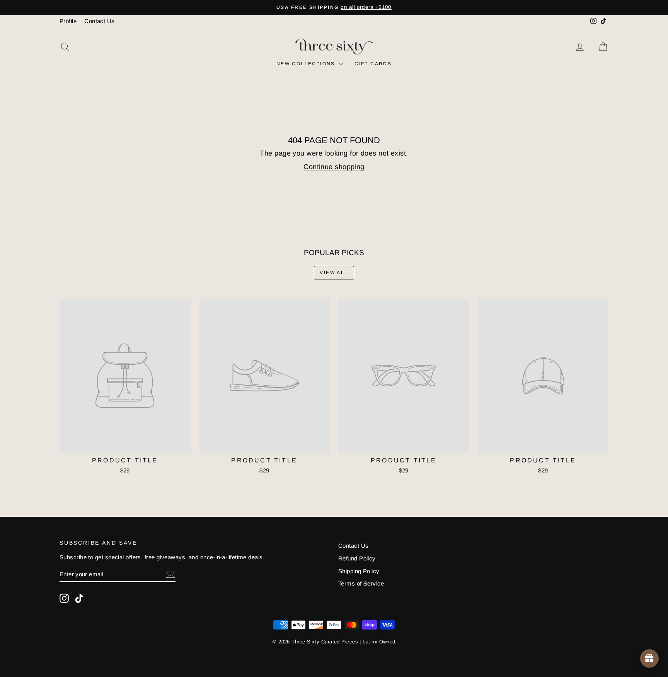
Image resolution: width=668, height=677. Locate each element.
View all (334, 272)
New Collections (306, 63)
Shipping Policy (359, 571)
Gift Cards (373, 63)
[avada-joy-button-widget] (649, 658)
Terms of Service (361, 583)
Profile (68, 21)
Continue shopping (334, 167)
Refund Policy (357, 558)
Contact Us (99, 21)
